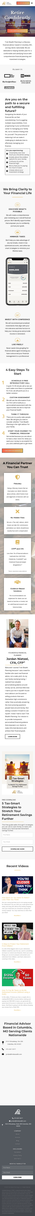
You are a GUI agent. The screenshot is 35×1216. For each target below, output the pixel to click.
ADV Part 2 (17, 1159)
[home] (7, 3)
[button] (32, 3)
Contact (17, 1144)
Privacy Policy (17, 1155)
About (17, 1134)
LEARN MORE (12, 736)
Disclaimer (17, 1152)
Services (17, 1137)
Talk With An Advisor (23, 3)
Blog (17, 1140)
